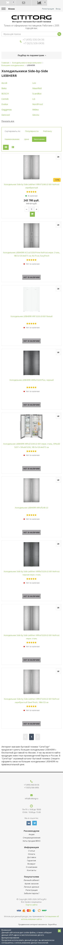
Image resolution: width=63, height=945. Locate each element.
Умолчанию (39, 139)
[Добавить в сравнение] (58, 156)
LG (33, 98)
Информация (31, 847)
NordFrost (37, 104)
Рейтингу (47, 131)
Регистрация (48, 9)
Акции (31, 834)
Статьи (31, 850)
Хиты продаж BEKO (31, 841)
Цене (26, 139)
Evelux (4, 104)
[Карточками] (6, 147)
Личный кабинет (31, 880)
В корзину (32, 214)
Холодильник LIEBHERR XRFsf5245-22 (31, 507)
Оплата (31, 854)
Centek (4, 98)
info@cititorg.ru (31, 798)
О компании (31, 867)
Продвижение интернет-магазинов (32, 924)
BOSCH (5, 93)
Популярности (32, 131)
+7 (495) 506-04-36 (33, 39)
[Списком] (13, 147)
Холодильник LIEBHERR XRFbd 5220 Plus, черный (32, 380)
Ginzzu (35, 114)
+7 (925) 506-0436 (33, 43)
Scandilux (36, 93)
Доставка (31, 857)
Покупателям (31, 876)
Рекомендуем (31, 830)
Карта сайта (31, 904)
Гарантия (31, 860)
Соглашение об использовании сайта (40, 917)
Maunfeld (37, 88)
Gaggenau (6, 109)
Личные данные (31, 886)
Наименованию (12, 139)
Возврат (31, 863)
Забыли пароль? (31, 893)
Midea (35, 109)
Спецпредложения (31, 837)
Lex (34, 82)
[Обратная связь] (24, 3)
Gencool (5, 114)
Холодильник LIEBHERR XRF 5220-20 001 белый (31, 316)
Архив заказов (32, 883)
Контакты (31, 870)
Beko (4, 88)
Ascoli (4, 82)
